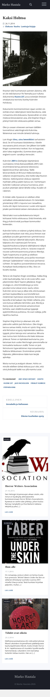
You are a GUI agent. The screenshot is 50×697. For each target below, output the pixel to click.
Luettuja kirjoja (28, 26)
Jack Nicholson (22, 383)
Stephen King (9, 387)
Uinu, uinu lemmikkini (23, 139)
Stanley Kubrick (38, 383)
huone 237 (8, 383)
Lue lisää (9, 512)
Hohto (40, 379)
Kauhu (17, 26)
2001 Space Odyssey (26, 379)
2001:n (15, 161)
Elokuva (9, 26)
